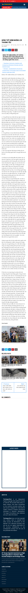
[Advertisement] (14, 22)
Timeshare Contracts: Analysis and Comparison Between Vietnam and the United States (12, 65)
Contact (21, 591)
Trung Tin (4, 575)
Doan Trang (4, 579)
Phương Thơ (4, 571)
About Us (11, 591)
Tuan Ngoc (4, 583)
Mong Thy (4, 577)
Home (7, 591)
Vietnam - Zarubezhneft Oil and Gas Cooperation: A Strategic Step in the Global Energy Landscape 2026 (14, 70)
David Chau (4, 581)
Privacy (16, 591)
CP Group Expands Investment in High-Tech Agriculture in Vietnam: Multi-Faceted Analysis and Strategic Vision (13, 554)
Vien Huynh (4, 46)
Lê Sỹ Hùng (4, 573)
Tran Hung (4, 569)
